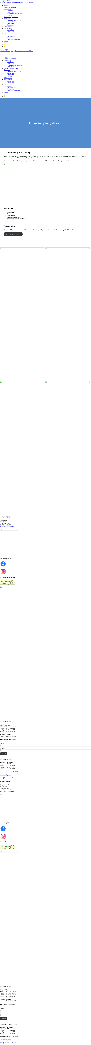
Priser (9, 35)
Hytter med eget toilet (13, 217)
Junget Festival (11, 31)
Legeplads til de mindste (14, 20)
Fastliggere (10, 15)
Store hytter (10, 12)
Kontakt (6, 41)
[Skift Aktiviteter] (31, 70)
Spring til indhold (5, 1)
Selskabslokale (8, 26)
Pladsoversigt (11, 36)
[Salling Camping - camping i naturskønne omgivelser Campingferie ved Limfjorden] (45, 2)
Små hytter (10, 10)
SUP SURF (10, 23)
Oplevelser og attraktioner (11, 17)
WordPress (13, 778)
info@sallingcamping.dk (7, 526)
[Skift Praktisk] (31, 84)
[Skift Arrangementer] (31, 79)
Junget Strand (11, 22)
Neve (1, 778)
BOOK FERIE (4, 49)
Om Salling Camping (10, 7)
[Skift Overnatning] (31, 60)
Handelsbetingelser (5, 775)
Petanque (10, 25)
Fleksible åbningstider (13, 39)
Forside (6, 5)
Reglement (10, 38)
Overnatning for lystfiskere (14, 13)
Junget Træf (10, 30)
